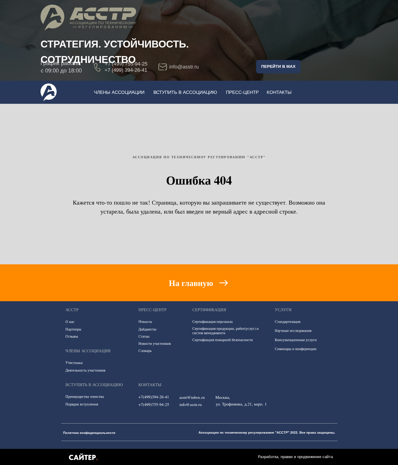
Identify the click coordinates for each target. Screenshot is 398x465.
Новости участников (154, 343)
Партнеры (73, 329)
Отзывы (71, 336)
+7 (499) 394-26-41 (126, 70)
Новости (145, 321)
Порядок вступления (81, 404)
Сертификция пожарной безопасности (222, 339)
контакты (279, 92)
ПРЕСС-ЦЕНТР (242, 92)
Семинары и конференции (295, 348)
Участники (74, 362)
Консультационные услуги (296, 339)
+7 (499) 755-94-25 (126, 64)
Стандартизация (287, 321)
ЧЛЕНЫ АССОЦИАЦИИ (119, 92)
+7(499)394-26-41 (153, 396)
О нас (69, 321)
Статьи (143, 336)
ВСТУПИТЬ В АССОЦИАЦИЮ (185, 92)
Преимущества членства (84, 396)
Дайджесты (147, 329)
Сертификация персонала (212, 321)
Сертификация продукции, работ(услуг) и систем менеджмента (225, 330)
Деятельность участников (85, 370)
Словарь (145, 350)
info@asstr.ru (190, 404)
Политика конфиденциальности (89, 433)
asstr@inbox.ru (192, 397)
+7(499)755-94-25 (153, 404)
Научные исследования (293, 330)
